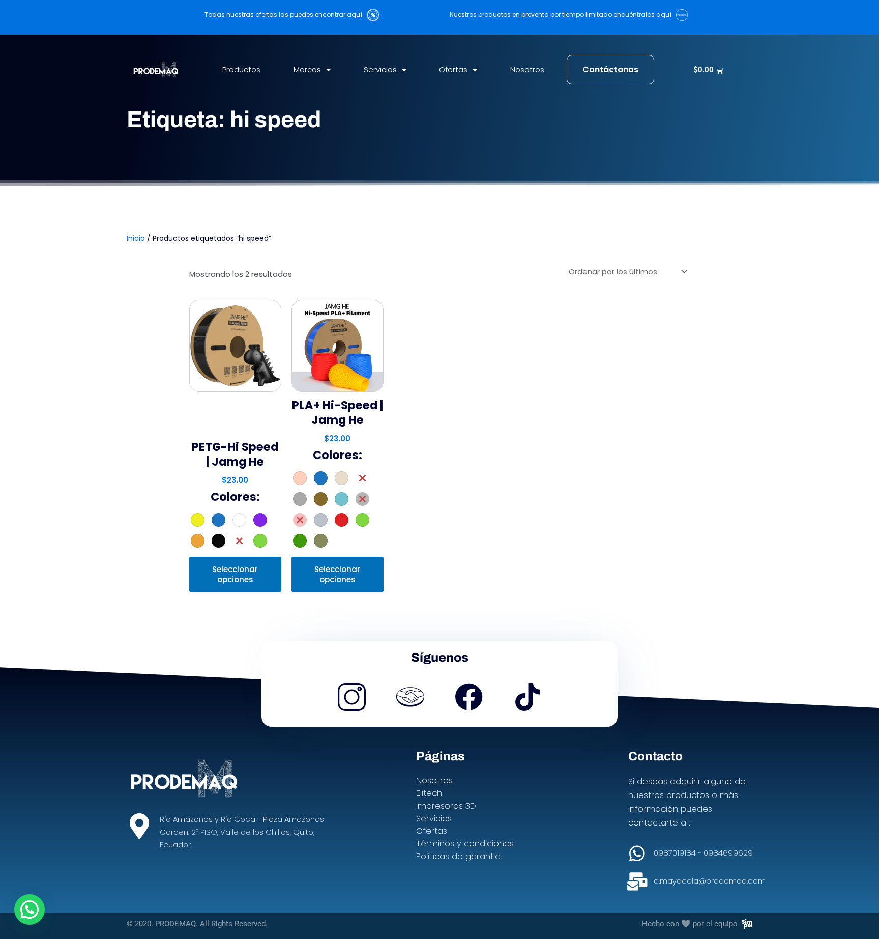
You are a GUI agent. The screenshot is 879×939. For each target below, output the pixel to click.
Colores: (235, 497)
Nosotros (527, 69)
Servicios (380, 69)
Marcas (307, 69)
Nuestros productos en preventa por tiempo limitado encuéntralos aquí (563, 14)
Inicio (136, 238)
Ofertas (453, 69)
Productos (241, 69)
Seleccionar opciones (235, 574)
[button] (29, 909)
